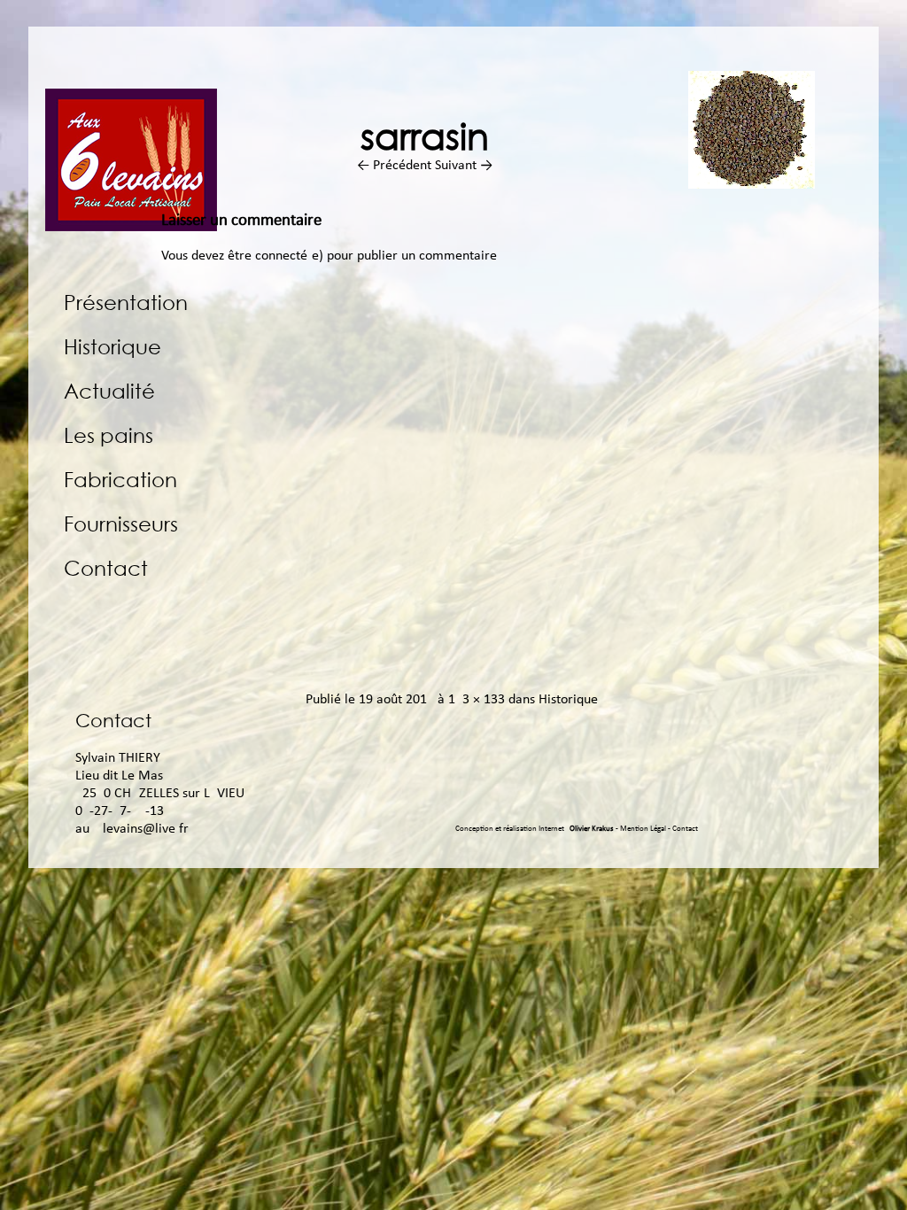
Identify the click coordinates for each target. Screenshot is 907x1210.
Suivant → (463, 166)
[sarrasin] (751, 185)
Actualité (109, 390)
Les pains (108, 434)
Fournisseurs (121, 523)
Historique (112, 346)
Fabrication (120, 479)
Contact (106, 567)
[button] (751, 130)
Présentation (126, 302)
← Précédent (394, 166)
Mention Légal (644, 829)
